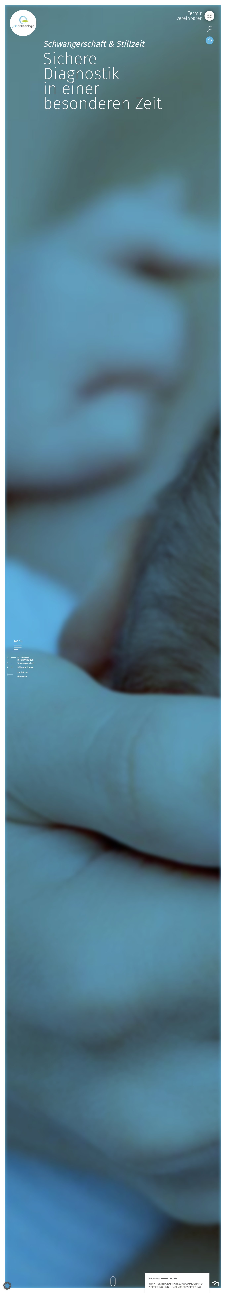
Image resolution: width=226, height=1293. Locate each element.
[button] (7, 1285)
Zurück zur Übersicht (22, 674)
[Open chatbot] (210, 40)
